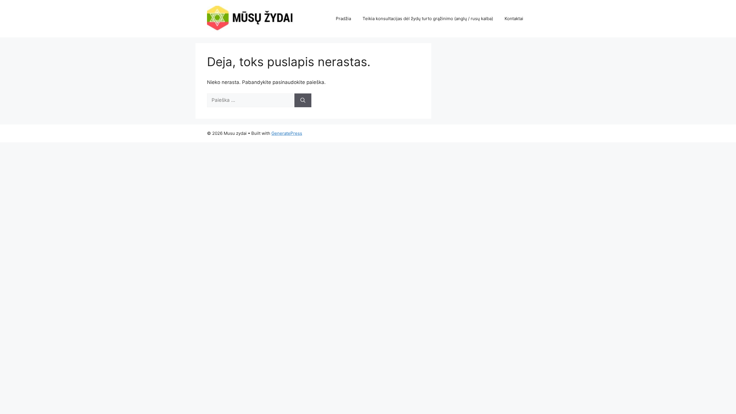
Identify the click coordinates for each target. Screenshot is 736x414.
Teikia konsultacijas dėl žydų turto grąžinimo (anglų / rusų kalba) (428, 18)
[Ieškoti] (302, 100)
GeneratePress (286, 133)
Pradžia (343, 18)
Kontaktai (514, 18)
